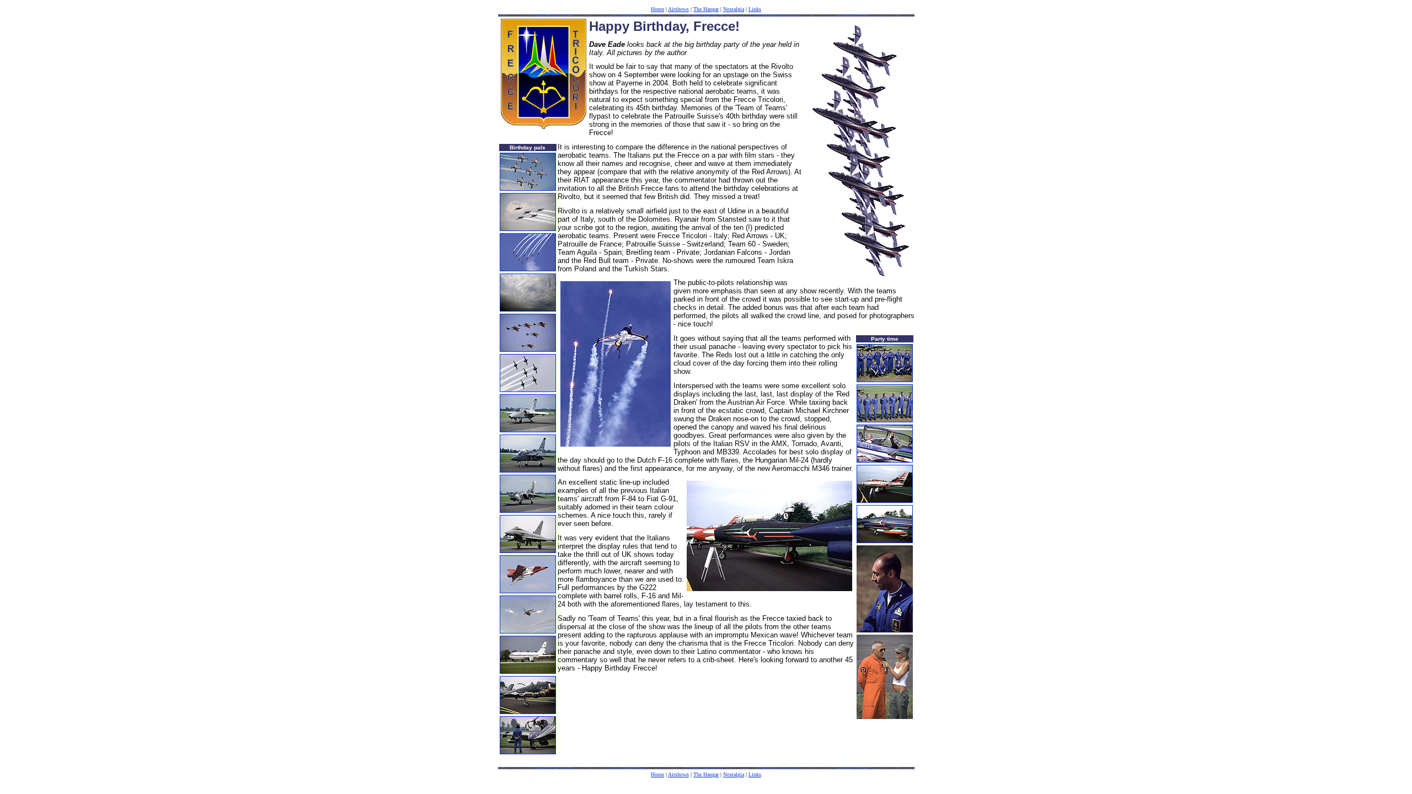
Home (657, 9)
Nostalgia (733, 9)
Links (754, 9)
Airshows (678, 9)
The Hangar (706, 9)
